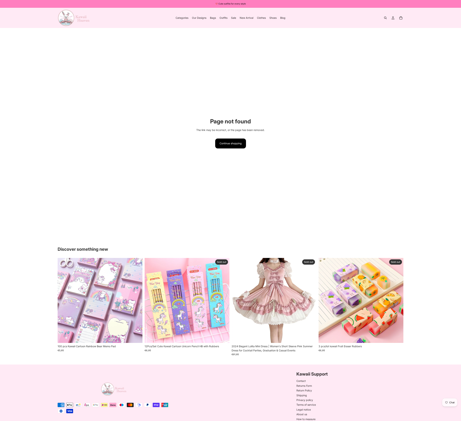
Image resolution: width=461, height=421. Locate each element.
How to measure (305, 418)
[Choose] (137, 337)
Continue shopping (231, 143)
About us (301, 414)
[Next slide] (137, 300)
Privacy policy (304, 399)
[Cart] (401, 18)
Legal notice (303, 409)
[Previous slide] (63, 300)
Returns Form (304, 385)
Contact (301, 380)
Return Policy (304, 390)
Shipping (301, 395)
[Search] (385, 18)
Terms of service (306, 404)
